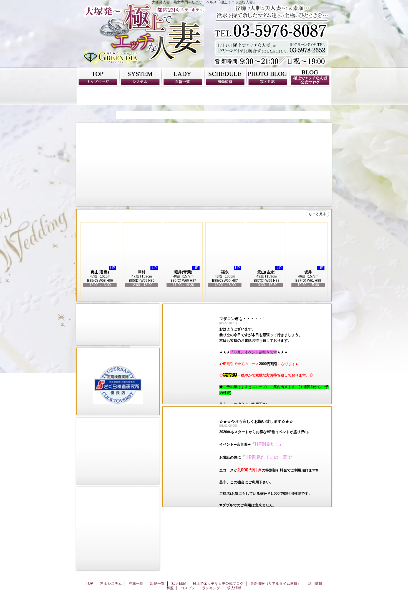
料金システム (140, 77)
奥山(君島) (100, 272)
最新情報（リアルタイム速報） (98, 95)
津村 (141, 272)
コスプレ (225, 95)
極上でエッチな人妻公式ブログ (310, 77)
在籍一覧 (183, 77)
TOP (98, 77)
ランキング (267, 95)
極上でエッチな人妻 (204, 36)
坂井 (308, 272)
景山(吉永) (266, 272)
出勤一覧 (225, 77)
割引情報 (140, 95)
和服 (183, 95)
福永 (225, 272)
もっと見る (317, 214)
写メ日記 (267, 77)
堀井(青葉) (183, 272)
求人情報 (310, 95)
